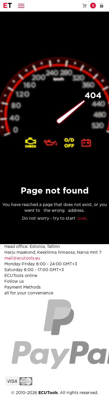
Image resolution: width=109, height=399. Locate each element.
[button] (21, 5)
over (82, 218)
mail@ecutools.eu (22, 258)
